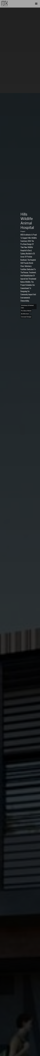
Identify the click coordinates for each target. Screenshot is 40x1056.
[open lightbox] (35, 1045)
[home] (8, 4)
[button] (36, 4)
